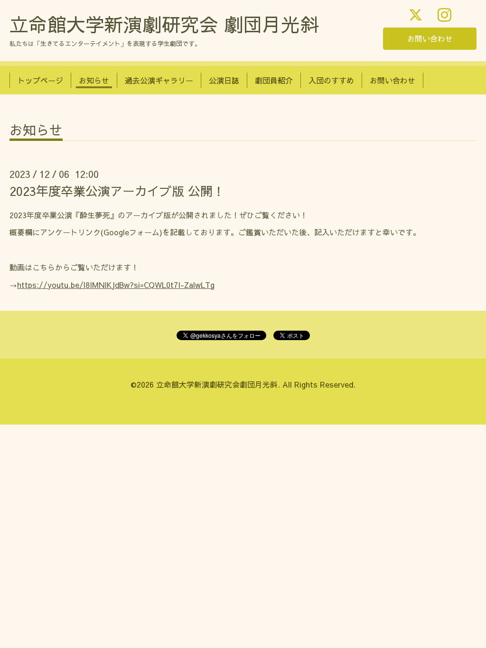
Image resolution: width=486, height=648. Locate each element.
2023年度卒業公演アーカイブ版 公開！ (117, 190)
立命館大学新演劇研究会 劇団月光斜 (164, 24)
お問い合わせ (430, 38)
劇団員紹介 (274, 80)
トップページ (40, 80)
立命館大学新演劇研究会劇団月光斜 (217, 384)
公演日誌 (224, 80)
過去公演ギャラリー (159, 80)
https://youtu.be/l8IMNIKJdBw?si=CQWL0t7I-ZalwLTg (116, 284)
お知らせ (94, 80)
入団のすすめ (331, 80)
